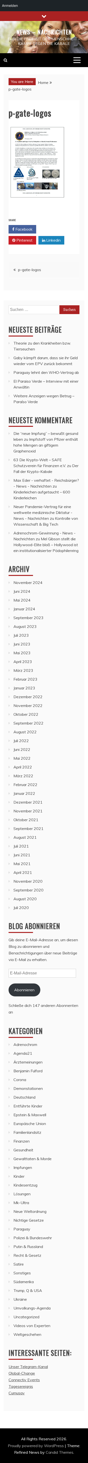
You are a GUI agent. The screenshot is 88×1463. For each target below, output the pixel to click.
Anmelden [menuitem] (10, 5)
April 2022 (22, 767)
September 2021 (28, 828)
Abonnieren (24, 989)
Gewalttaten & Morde (32, 1158)
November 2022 (28, 705)
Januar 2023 (24, 687)
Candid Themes (59, 1452)
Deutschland (24, 1097)
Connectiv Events (24, 1379)
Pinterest (24, 240)
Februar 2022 (25, 784)
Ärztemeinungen (28, 1062)
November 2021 (28, 810)
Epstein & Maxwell (29, 1114)
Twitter (52, 229)
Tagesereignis (21, 1386)
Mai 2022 (22, 758)
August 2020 (25, 898)
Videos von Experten (31, 1325)
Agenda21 (22, 1053)
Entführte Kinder (27, 1106)
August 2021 (25, 837)
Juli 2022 (21, 740)
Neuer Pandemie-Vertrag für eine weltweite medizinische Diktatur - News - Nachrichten (42, 512)
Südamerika (23, 1281)
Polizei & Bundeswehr (32, 1237)
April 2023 (22, 661)
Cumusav (17, 1393)
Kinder (18, 1176)
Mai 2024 (22, 600)
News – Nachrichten (44, 31)
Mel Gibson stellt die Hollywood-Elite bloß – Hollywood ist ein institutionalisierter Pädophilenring (45, 544)
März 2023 (23, 670)
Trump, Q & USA (27, 1290)
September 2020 (28, 890)
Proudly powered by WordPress (36, 1445)
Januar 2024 (24, 608)
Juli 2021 (21, 846)
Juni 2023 (21, 644)
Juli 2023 (21, 635)
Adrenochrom (25, 1044)
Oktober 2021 (25, 819)
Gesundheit (23, 1149)
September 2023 (28, 617)
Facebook (23, 229)
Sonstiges (22, 1272)
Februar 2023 (25, 679)
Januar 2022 (24, 793)
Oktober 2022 (25, 714)
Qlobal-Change (22, 1373)
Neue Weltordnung (29, 1211)
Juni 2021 (21, 854)
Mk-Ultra (21, 1202)
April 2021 (22, 872)
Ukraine (20, 1299)
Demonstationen (28, 1088)
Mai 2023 (22, 652)
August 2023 (25, 626)
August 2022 (25, 731)
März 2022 (23, 775)
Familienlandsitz (27, 1132)
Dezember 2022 (28, 696)
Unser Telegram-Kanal (28, 1366)
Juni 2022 (21, 749)
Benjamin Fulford (28, 1070)
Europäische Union (29, 1123)
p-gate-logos (29, 269)
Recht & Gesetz (27, 1255)
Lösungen (22, 1193)
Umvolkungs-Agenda (32, 1308)
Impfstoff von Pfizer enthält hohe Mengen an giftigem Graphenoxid (45, 445)
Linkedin (53, 240)
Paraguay (21, 1229)
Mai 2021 (22, 863)
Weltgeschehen (27, 1334)
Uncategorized (26, 1316)
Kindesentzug (25, 1185)
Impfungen (22, 1167)
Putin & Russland (28, 1246)
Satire (18, 1264)
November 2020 (28, 881)
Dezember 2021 (28, 802)
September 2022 (28, 723)
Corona (19, 1079)
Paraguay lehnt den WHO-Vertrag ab (46, 372)
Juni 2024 (21, 591)
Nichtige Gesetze (28, 1220)
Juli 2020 (21, 907)
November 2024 (28, 582)
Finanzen (21, 1141)
